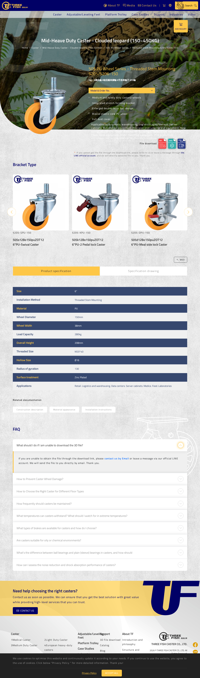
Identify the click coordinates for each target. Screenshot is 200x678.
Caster (57, 14)
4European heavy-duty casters (58, 647)
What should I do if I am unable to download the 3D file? (50, 445)
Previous (11, 212)
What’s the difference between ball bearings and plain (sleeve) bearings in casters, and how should (74, 552)
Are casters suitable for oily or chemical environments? (49, 540)
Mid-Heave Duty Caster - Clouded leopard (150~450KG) (72, 47)
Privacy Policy (89, 673)
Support (159, 14)
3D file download (110, 640)
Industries (176, 14)
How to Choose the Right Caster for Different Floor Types (50, 491)
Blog (102, 651)
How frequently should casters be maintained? (44, 503)
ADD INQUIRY (181, 28)
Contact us (27, 610)
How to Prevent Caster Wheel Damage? (40, 479)
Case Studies (140, 14)
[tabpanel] (100, 338)
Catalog (104, 645)
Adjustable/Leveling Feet (83, 14)
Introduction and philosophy (132, 642)
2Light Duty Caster (56, 640)
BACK (182, 259)
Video (192, 14)
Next (188, 212)
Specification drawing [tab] (143, 271)
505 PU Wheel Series (117, 47)
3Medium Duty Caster (24, 645)
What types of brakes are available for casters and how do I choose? (57, 528)
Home (25, 47)
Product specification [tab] (56, 271)
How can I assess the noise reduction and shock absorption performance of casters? (66, 565)
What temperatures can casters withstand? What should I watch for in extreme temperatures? (72, 516)
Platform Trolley (116, 14)
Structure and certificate (130, 652)
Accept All (111, 673)
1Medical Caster (21, 640)
